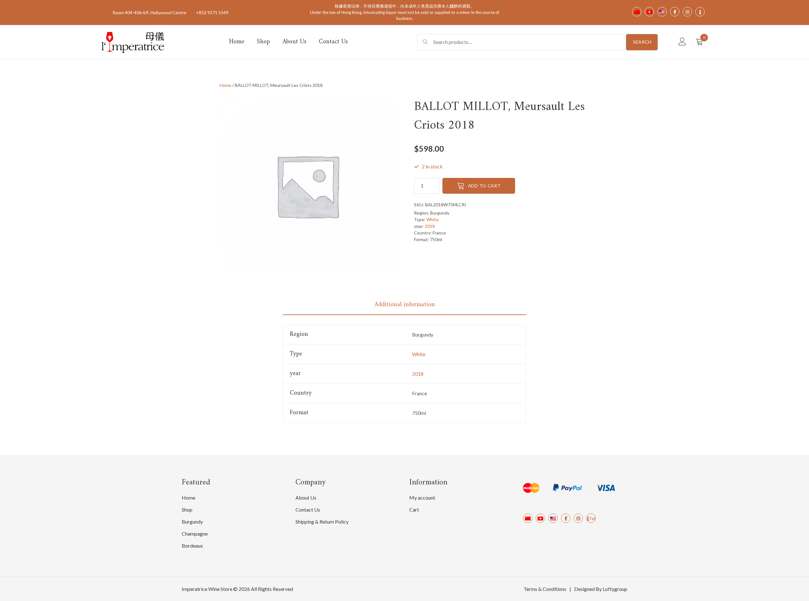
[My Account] (682, 42)
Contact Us (333, 41)
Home (236, 41)
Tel (592, 518)
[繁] (540, 518)
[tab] (404, 304)
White (432, 219)
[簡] (527, 518)
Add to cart (484, 185)
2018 (430, 226)
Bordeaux (192, 546)
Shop (263, 41)
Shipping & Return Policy (322, 522)
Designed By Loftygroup (600, 589)
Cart (414, 510)
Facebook (565, 518)
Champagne (195, 534)
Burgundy (192, 522)
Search (642, 42)
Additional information (404, 304)
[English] (553, 518)
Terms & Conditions (545, 589)
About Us (294, 41)
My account (422, 498)
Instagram (578, 518)
